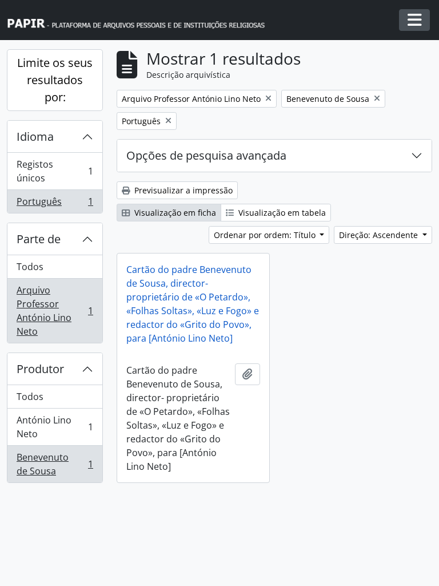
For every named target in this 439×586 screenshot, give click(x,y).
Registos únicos (54, 171)
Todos (30, 266)
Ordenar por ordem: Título (266, 234)
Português (54, 204)
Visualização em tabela (281, 212)
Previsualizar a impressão (182, 190)
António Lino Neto (54, 427)
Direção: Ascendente (379, 234)
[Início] (141, 20)
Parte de (39, 239)
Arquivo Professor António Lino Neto (54, 311)
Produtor (40, 369)
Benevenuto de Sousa (54, 464)
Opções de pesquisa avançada (206, 155)
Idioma (35, 136)
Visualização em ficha (174, 212)
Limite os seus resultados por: (55, 80)
